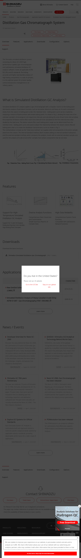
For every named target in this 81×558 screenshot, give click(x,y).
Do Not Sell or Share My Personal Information (40, 553)
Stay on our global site (49, 285)
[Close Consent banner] (77, 538)
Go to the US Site (32, 284)
